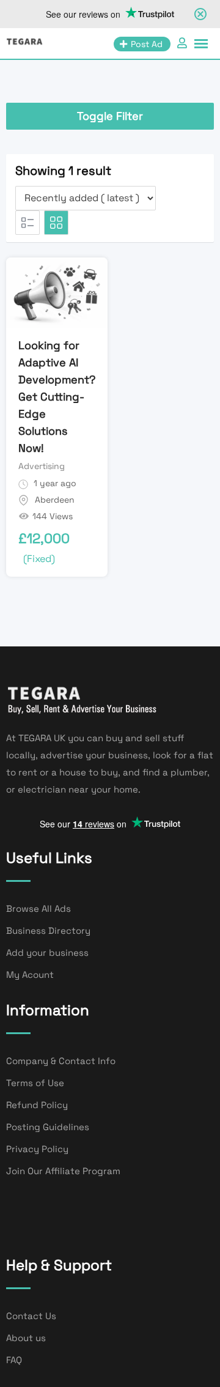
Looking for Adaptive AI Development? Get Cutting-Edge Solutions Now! (56, 396)
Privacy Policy (37, 1149)
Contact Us (31, 1316)
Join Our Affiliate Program (63, 1171)
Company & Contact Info (61, 1061)
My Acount (30, 974)
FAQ (14, 1360)
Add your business (47, 952)
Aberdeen (55, 499)
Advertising (41, 466)
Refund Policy (37, 1105)
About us (26, 1338)
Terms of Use (35, 1083)
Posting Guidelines (47, 1127)
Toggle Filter (110, 116)
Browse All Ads (38, 908)
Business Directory (48, 930)
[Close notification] (200, 14)
